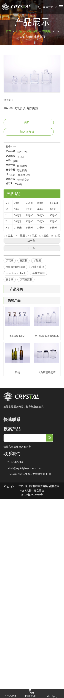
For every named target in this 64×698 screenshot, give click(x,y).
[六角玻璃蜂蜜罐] (46, 352)
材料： (9, 160)
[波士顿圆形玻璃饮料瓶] (46, 316)
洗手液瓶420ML (17, 336)
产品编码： (11, 156)
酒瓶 (17, 372)
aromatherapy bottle (16, 273)
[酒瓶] (17, 352)
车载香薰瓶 (38, 273)
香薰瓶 (23, 260)
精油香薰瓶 (37, 267)
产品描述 (13, 194)
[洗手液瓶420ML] (17, 316)
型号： (9, 146)
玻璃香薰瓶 (26, 279)
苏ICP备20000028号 (32, 494)
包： (8, 174)
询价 (27, 122)
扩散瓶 (37, 260)
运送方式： (11, 179)
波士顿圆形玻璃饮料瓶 (46, 336)
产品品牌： (11, 151)
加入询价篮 (27, 131)
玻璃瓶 (9, 260)
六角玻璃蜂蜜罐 (46, 372)
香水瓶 (9, 279)
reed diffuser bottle (15, 267)
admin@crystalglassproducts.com (24, 468)
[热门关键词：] (49, 438)
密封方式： (11, 165)
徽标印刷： (11, 169)
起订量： (10, 183)
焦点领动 (39, 490)
